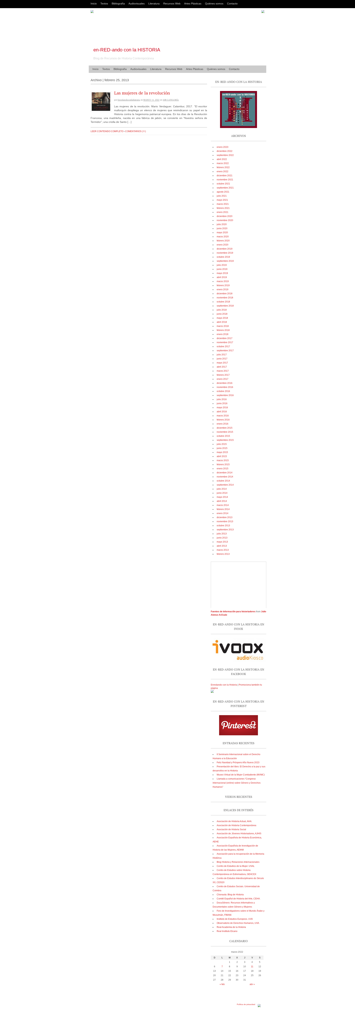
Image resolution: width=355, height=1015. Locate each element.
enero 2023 (222, 147)
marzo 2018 (223, 326)
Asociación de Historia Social (231, 829)
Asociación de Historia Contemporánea (236, 825)
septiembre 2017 (225, 350)
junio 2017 (222, 358)
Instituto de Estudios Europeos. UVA (235, 919)
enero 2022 (222, 171)
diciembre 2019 (224, 249)
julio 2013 (222, 533)
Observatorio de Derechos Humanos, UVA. (238, 923)
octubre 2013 (223, 525)
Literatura (154, 3)
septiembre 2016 (225, 395)
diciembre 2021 (224, 175)
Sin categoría (171, 100)
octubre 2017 (223, 346)
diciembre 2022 (224, 151)
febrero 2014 (223, 509)
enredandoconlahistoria (129, 100)
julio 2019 (222, 265)
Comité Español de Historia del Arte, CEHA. (238, 898)
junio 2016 (222, 403)
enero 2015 (222, 468)
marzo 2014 (223, 505)
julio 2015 (222, 444)
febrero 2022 (223, 167)
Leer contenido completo (107, 131)
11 (252, 966)
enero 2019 (222, 289)
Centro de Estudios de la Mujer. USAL (236, 866)
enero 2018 (222, 334)
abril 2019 (222, 277)
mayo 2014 (222, 497)
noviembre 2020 (225, 220)
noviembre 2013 (225, 521)
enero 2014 (222, 513)
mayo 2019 (222, 273)
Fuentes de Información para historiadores (233, 611)
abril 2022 (222, 159)
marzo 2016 (223, 415)
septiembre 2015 (225, 440)
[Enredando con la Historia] (212, 692)
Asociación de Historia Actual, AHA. (234, 821)
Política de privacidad (246, 1004)
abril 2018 (222, 322)
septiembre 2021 (225, 187)
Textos (104, 3)
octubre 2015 (223, 436)
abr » (252, 984)
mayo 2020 (222, 232)
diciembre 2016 (224, 383)
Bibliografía (118, 3)
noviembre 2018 (225, 297)
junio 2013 (222, 537)
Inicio (94, 3)
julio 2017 (222, 354)
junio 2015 (222, 448)
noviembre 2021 (225, 179)
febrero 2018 (223, 330)
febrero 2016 (223, 419)
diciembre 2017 (224, 338)
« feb (222, 984)
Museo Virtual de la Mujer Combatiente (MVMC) (241, 774)
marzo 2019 (223, 281)
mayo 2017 (222, 362)
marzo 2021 (223, 204)
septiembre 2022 (225, 155)
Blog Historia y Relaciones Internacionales (238, 862)
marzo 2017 (223, 371)
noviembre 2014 (225, 476)
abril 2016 (222, 411)
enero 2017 (222, 379)
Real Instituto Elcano (227, 931)
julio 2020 (222, 224)
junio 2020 (222, 228)
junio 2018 (222, 314)
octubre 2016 (223, 391)
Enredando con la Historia (224, 685)
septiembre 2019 (225, 261)
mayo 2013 (222, 542)
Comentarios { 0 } (135, 131)
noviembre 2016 (225, 387)
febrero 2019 (223, 285)
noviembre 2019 (225, 253)
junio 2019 (222, 269)
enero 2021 (222, 212)
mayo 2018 (222, 318)
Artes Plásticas (192, 3)
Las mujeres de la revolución (142, 93)
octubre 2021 (223, 183)
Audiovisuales (137, 3)
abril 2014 (222, 501)
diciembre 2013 (224, 517)
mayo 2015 (222, 452)
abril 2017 (222, 367)
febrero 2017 (223, 375)
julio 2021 (222, 196)
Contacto (232, 3)
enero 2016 (222, 424)
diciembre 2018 (224, 293)
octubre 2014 (223, 480)
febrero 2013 (223, 554)
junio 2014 (222, 493)
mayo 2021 (222, 200)
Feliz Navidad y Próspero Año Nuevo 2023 (238, 762)
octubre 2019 (223, 257)
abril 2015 (222, 456)
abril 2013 (222, 546)
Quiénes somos (214, 3)
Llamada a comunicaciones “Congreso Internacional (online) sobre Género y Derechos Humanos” (237, 782)
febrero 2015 (223, 464)
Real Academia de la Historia (231, 927)
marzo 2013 (223, 550)
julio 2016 (222, 399)
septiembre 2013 (225, 529)
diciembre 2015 (224, 428)
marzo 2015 (223, 460)
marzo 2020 (223, 236)
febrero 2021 (223, 208)
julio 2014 (222, 489)
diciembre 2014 (224, 472)
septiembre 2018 (225, 305)
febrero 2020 (223, 240)
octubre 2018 (223, 301)
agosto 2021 (223, 192)
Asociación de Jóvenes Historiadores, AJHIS (239, 833)
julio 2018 (222, 310)
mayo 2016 (222, 407)
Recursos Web (171, 3)
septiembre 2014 (225, 485)
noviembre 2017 (225, 342)
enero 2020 (222, 244)
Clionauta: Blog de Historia (230, 894)
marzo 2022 (223, 163)
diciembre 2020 (224, 216)
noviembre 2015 (225, 432)
